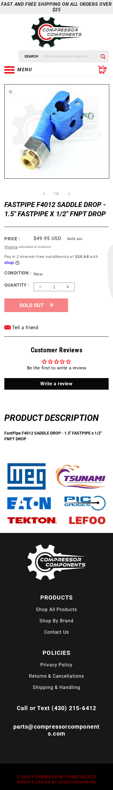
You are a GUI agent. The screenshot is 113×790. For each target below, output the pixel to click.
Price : (12, 238)
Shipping (11, 246)
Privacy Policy (56, 665)
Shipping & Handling (56, 687)
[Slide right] (69, 193)
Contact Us (56, 632)
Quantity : (16, 285)
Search (31, 56)
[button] (33, 69)
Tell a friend (24, 327)
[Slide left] (43, 193)
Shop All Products (56, 609)
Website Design (34, 782)
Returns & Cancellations (56, 676)
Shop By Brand (56, 621)
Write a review (56, 383)
